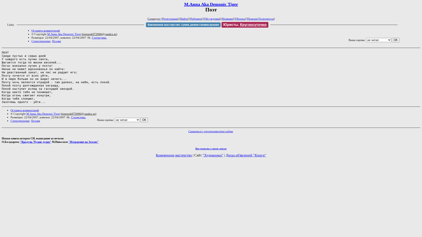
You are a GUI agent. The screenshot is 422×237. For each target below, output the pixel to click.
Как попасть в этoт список (211, 148)
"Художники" (213, 155)
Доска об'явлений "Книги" (246, 155)
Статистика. (99, 37)
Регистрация (170, 18)
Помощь (252, 18)
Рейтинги (196, 18)
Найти (184, 18)
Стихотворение (41, 41)
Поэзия (56, 41)
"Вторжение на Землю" (84, 142)
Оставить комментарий (45, 30)
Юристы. (245, 25)
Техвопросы (266, 18)
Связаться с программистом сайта (210, 131)
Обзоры (240, 18)
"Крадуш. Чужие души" (35, 142)
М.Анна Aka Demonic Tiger (211, 4)
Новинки (227, 18)
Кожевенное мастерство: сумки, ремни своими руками (183, 24)
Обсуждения (212, 18)
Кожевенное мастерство (174, 155)
